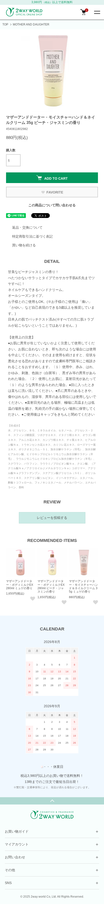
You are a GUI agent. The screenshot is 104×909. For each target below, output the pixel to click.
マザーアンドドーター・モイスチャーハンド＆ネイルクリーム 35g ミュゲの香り (83, 586)
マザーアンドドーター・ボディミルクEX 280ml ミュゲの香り (19, 584)
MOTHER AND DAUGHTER (31, 24)
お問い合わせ (52, 857)
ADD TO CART (56, 178)
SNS (52, 882)
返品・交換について (27, 227)
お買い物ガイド (52, 831)
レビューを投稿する (52, 518)
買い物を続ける (24, 245)
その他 (52, 870)
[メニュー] (96, 12)
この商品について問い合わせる (52, 205)
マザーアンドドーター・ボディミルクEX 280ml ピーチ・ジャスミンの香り (51, 586)
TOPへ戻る (52, 800)
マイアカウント (52, 844)
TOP (5, 24)
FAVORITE (54, 192)
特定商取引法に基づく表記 (32, 236)
